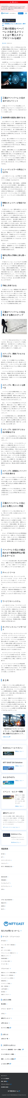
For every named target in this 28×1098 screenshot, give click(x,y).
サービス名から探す (5, 961)
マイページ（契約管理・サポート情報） (11, 1049)
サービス (3, 940)
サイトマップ (3, 1075)
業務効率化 (3, 980)
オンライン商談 (5, 1027)
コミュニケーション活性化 (7, 978)
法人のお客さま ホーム (10, 931)
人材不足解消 (4, 989)
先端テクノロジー (5, 994)
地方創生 (3, 991)
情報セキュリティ (5, 955)
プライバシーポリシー (5, 1084)
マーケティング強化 (5, 983)
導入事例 (3, 1004)
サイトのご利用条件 (5, 1078)
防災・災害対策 (4, 986)
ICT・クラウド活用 (5, 950)
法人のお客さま (13, 13)
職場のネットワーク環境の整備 (8, 972)
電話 (2, 947)
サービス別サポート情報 (7, 1054)
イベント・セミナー (6, 1008)
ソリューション (5, 968)
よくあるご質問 (5, 1063)
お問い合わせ (4, 1023)
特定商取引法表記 (4, 1087)
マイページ (21, 13)
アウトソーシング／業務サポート (8, 953)
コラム (3, 1013)
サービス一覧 (4, 964)
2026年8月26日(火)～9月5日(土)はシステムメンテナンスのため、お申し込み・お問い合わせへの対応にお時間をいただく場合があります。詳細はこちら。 (13, 8)
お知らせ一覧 (4, 1038)
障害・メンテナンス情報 (7, 1059)
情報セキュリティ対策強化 (7, 975)
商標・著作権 (3, 1081)
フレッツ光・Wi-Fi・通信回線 (8, 944)
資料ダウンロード (5, 1018)
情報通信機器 (4, 958)
